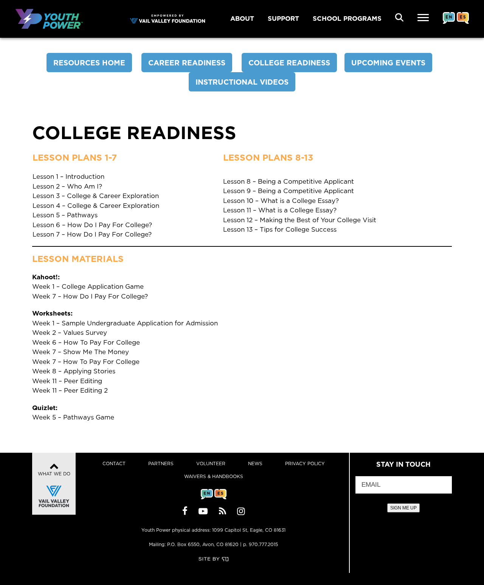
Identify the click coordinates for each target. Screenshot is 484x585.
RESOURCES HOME (89, 62)
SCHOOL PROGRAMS (347, 18)
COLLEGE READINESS (289, 62)
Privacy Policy (305, 463)
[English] (449, 24)
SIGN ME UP (403, 508)
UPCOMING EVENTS (388, 62)
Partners (161, 463)
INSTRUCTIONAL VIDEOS (242, 82)
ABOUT (242, 18)
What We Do (54, 473)
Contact (114, 463)
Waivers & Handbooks (213, 476)
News (255, 463)
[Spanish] (463, 24)
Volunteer (210, 463)
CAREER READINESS (186, 62)
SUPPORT (283, 18)
